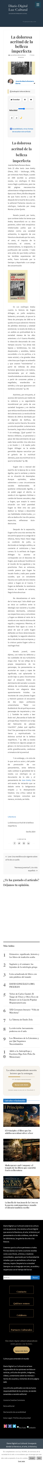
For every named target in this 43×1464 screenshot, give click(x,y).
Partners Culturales (21, 1329)
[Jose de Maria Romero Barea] (10, 83)
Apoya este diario (21, 1085)
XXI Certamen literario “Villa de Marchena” (24, 1011)
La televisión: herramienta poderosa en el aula (21, 1030)
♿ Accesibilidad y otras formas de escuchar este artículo (21, 130)
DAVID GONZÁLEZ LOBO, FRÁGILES (22, 985)
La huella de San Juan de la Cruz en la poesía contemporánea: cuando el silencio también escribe (21, 1205)
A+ (12, 118)
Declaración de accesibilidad (14, 1412)
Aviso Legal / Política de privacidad (17, 1418)
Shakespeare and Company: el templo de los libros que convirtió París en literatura (20, 1168)
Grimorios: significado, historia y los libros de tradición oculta (24, 955)
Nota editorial (8, 1406)
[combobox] (21, 1278)
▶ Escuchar (15, 99)
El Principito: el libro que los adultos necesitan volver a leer (19, 1131)
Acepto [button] (32, 1458)
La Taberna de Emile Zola (21, 1019)
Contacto (21, 1291)
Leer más (21, 1461)
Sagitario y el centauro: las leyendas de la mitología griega (23, 965)
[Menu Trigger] (38, 5)
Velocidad (13, 110)
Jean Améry (26, 780)
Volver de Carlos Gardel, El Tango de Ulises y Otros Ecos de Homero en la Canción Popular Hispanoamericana (23, 998)
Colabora (21, 1315)
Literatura (12, 817)
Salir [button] (39, 1458)
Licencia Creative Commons (14, 1400)
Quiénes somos (21, 1303)
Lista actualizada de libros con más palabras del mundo (23, 975)
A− (17, 118)
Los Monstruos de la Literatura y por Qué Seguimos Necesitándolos (24, 1041)
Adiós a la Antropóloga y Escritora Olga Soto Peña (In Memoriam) (22, 1053)
